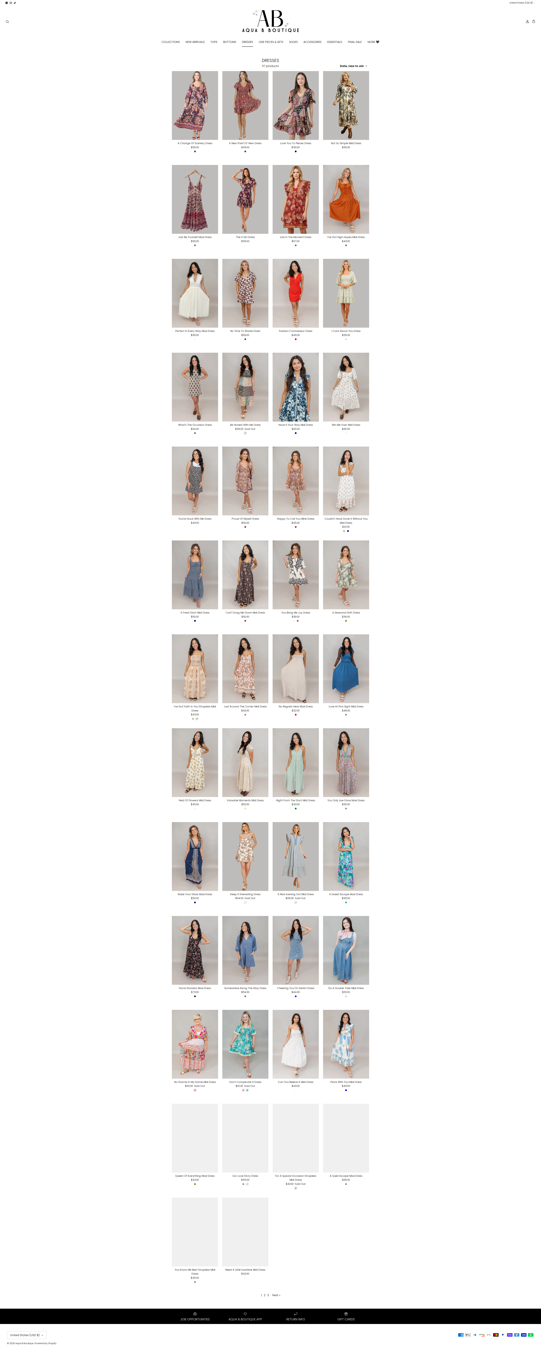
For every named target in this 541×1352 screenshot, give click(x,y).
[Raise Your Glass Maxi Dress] (195, 856)
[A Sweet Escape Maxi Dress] (346, 856)
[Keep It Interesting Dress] (245, 856)
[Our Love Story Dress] (245, 1138)
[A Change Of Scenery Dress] (195, 105)
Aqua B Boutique (24, 1343)
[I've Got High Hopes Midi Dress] (346, 199)
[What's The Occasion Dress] (195, 387)
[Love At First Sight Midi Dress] (346, 668)
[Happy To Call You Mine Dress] (296, 481)
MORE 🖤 (373, 42)
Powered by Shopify (45, 1343)
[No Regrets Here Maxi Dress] (296, 668)
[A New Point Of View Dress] (245, 105)
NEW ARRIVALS (195, 42)
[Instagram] (11, 3)
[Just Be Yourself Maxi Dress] (195, 199)
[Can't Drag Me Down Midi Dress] (245, 574)
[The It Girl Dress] (245, 199)
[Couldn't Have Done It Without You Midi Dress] (346, 481)
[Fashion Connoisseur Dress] (296, 293)
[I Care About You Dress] (346, 293)
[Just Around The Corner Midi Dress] (245, 668)
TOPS (213, 42)
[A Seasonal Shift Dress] (346, 574)
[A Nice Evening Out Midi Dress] (296, 856)
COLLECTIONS (171, 42)
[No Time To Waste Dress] (245, 293)
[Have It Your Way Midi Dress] (296, 387)
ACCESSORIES (312, 42)
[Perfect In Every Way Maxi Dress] (195, 293)
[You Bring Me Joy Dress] (296, 574)
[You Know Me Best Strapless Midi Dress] (195, 1232)
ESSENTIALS (334, 42)
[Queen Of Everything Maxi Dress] (195, 1138)
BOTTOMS (229, 42)
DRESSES (247, 42)
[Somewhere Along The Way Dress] (245, 950)
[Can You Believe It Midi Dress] (296, 1044)
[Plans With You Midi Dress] (346, 1044)
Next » (276, 1295)
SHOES (293, 42)
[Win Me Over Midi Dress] (346, 387)
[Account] (527, 21)
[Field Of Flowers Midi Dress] (195, 762)
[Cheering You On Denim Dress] (296, 950)
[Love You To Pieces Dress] (296, 105)
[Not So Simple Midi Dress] (346, 105)
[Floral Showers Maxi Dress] (195, 950)
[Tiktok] (15, 3)
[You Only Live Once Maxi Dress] (346, 762)
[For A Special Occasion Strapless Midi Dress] (296, 1138)
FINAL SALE (355, 42)
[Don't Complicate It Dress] (245, 1044)
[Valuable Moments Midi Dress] (245, 762)
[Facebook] (7, 3)
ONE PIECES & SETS (271, 42)
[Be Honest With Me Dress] (245, 387)
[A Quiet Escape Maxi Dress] (346, 1138)
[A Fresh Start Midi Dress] (195, 574)
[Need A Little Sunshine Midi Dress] (245, 1232)
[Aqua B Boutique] (270, 21)
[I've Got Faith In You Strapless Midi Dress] (195, 668)
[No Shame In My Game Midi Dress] (195, 1044)
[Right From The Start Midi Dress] (296, 762)
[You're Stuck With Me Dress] (195, 481)
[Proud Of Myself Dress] (245, 481)
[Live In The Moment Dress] (296, 199)
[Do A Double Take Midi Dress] (346, 950)
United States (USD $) (521, 2)
